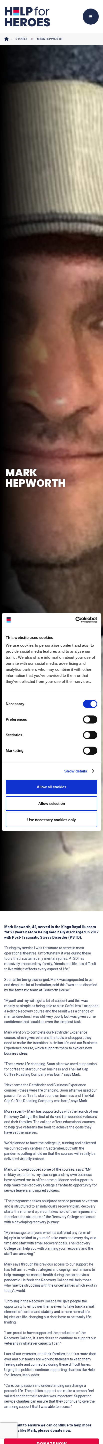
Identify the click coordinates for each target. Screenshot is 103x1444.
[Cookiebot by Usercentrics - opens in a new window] (75, 620)
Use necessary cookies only (51, 820)
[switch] (87, 720)
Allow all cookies (51, 787)
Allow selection (51, 803)
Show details (75, 771)
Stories (22, 39)
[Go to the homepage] (27, 16)
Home (6, 39)
